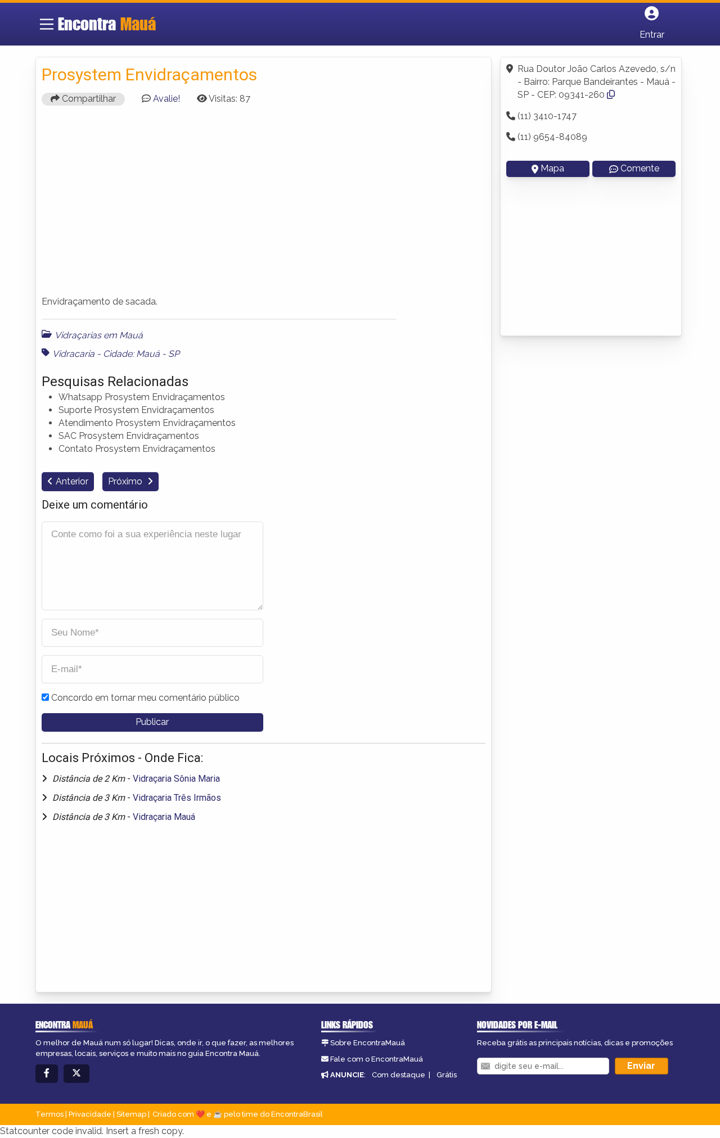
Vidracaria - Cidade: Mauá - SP (115, 353)
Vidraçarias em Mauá (99, 335)
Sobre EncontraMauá (367, 1043)
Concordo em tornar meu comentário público (145, 697)
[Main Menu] (46, 24)
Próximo (126, 481)
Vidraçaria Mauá (164, 816)
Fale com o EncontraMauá (376, 1059)
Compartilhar (88, 98)
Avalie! (166, 98)
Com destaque (398, 1075)
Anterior (72, 481)
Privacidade (90, 1114)
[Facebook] (46, 1073)
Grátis (446, 1075)
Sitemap (131, 1114)
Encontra (107, 23)
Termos (49, 1114)
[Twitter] (76, 1073)
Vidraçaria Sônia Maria (176, 778)
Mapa (552, 168)
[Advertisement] (264, 205)
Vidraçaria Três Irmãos (177, 797)
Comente (639, 168)
